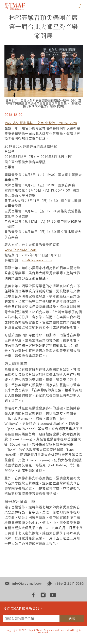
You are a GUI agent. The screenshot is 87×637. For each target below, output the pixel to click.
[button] (79, 6)
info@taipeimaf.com (37, 260)
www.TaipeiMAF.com (21, 250)
